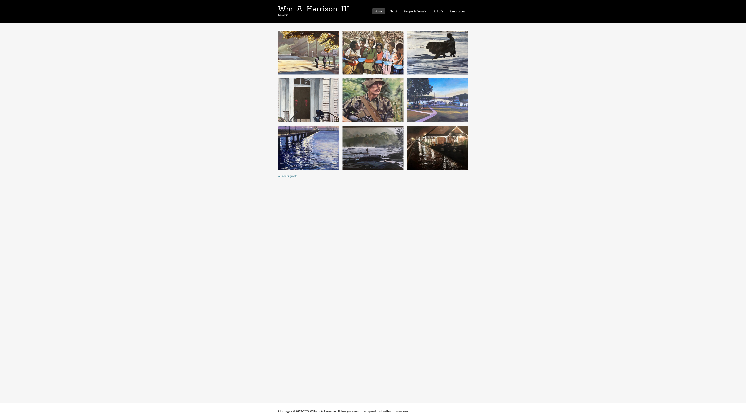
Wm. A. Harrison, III (313, 9)
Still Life (438, 11)
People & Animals (415, 11)
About (393, 11)
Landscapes (457, 11)
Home (379, 11)
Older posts (287, 176)
